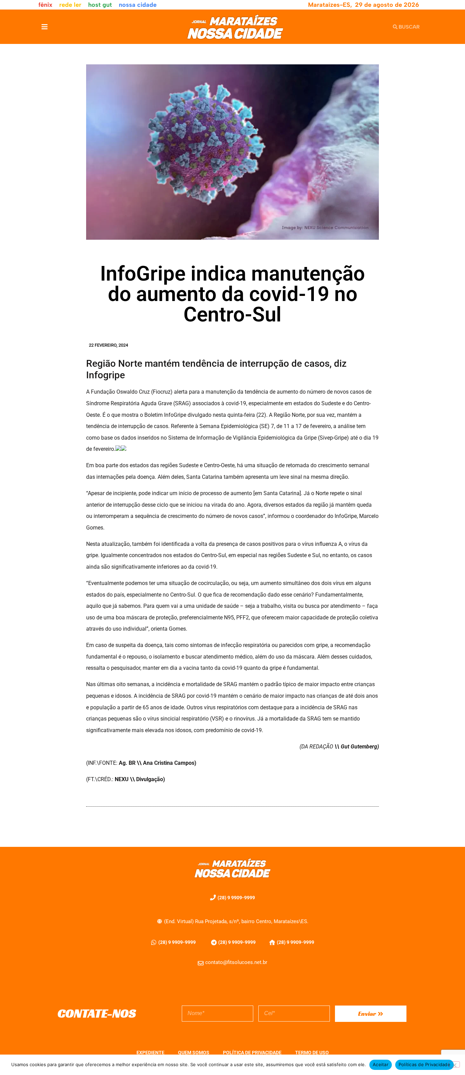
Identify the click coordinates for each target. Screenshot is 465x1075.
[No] (454, 1064)
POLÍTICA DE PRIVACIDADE (252, 1052)
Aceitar (380, 1064)
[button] (44, 27)
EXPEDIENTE (150, 1052)
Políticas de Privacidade (424, 1064)
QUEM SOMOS (193, 1052)
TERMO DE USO (312, 1052)
